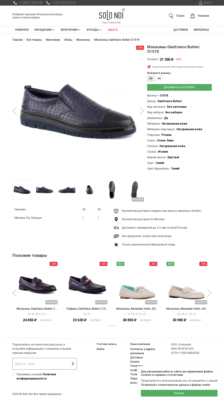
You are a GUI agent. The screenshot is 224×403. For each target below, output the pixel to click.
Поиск (180, 15)
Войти (208, 2)
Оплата (134, 361)
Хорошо (179, 393)
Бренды (93, 29)
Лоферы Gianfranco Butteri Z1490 (87, 308)
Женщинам (42, 29)
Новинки (22, 29)
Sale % (113, 29)
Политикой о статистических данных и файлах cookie (175, 385)
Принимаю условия (36, 376)
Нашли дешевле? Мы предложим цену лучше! (177, 66)
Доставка (180, 29)
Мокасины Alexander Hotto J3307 (187, 308)
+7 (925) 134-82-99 (30, 2)
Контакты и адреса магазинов (142, 351)
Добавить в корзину (179, 87)
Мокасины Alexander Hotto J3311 (137, 308)
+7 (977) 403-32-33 (63, 2)
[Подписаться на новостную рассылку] (73, 363)
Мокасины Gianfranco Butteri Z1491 (37, 308)
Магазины (201, 29)
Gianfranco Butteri (170, 101)
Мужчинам (69, 29)
